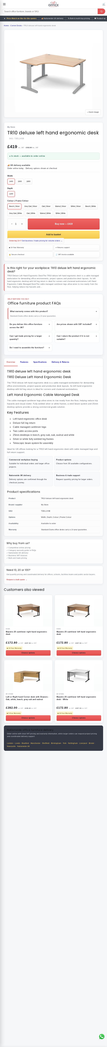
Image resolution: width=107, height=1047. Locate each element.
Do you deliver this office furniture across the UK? (30, 326)
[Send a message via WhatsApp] (102, 1036)
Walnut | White (45, 213)
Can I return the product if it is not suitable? (77, 337)
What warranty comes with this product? (53, 311)
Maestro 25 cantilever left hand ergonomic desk (76, 633)
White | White (60, 213)
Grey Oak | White (15, 213)
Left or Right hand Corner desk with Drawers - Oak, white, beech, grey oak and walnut (27, 698)
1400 (11, 181)
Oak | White (31, 213)
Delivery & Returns (60, 362)
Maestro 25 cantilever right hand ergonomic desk (26, 633)
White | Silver (76, 206)
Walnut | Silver (60, 206)
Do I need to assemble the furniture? (30, 348)
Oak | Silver (46, 206)
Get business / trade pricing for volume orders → (35, 241)
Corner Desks (16, 26)
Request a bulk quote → (17, 580)
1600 (20, 181)
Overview (11, 362)
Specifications (40, 362)
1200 (11, 194)
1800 (28, 181)
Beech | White (90, 206)
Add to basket (53, 234)
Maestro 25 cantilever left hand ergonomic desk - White (76, 698)
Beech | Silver (14, 206)
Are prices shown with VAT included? (77, 324)
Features (24, 362)
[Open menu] (4, 4)
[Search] (101, 11)
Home (6, 26)
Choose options (28, 653)
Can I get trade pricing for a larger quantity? (30, 337)
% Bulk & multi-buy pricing (79, 18)
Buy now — (64, 224)
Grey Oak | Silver (30, 206)
